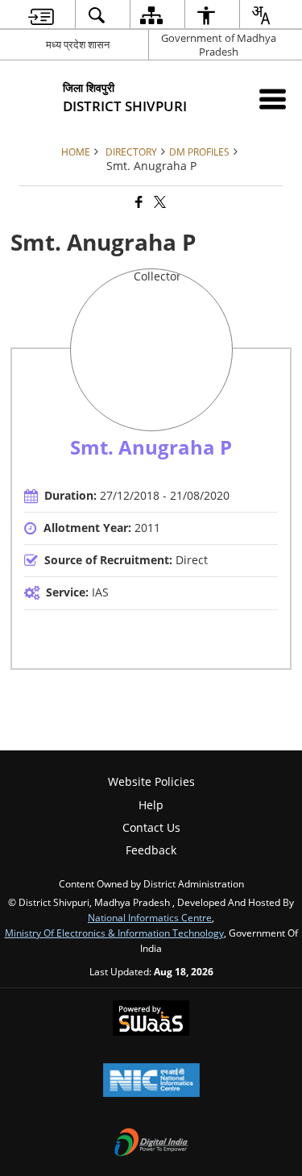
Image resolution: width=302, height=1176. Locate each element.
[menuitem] (40, 15)
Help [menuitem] (151, 804)
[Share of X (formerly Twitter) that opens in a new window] (159, 202)
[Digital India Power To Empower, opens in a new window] (151, 1143)
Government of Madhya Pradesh (218, 45)
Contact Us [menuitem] (151, 827)
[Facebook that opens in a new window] (138, 202)
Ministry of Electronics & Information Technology (114, 932)
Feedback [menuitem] (151, 850)
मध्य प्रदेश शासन (78, 44)
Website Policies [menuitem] (151, 781)
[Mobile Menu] (273, 99)
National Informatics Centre (150, 917)
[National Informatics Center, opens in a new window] (151, 1081)
